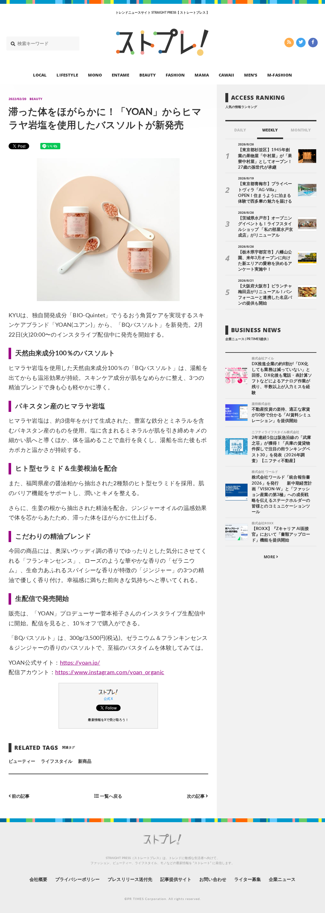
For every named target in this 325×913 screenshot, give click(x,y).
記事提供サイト (175, 879)
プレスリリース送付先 (130, 879)
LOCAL (40, 75)
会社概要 (38, 879)
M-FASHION (279, 75)
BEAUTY (147, 75)
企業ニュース (282, 879)
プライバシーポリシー (77, 879)
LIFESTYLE (67, 75)
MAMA (202, 75)
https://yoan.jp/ (80, 663)
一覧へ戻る (110, 796)
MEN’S (250, 75)
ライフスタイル (56, 761)
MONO (95, 75)
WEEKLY (270, 130)
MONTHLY (301, 130)
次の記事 (196, 796)
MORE (270, 557)
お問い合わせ (212, 879)
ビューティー (22, 761)
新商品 (84, 761)
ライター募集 (247, 879)
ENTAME (120, 75)
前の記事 (20, 796)
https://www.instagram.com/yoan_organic (109, 672)
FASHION (175, 75)
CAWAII (226, 75)
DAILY (240, 130)
